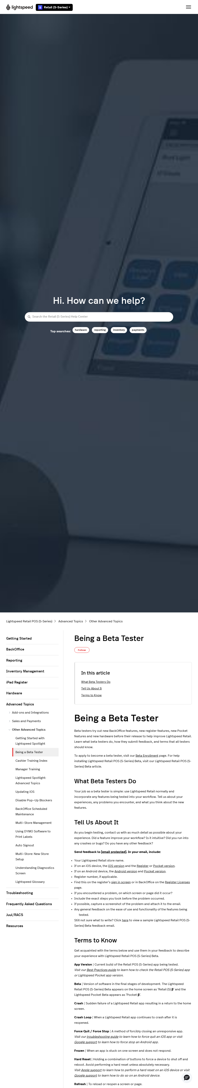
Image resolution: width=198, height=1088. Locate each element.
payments (138, 329)
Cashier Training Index (31, 760)
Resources (14, 926)
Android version (125, 871)
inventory (119, 329)
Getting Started (19, 638)
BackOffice (15, 649)
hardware (81, 329)
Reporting (14, 660)
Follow (82, 650)
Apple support (91, 1070)
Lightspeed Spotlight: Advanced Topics (30, 780)
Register (142, 865)
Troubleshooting (19, 893)
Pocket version (164, 865)
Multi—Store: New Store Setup (32, 856)
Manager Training (27, 769)
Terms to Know (91, 695)
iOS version (116, 865)
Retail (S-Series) (56, 7)
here (125, 920)
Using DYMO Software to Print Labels (33, 834)
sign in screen (121, 882)
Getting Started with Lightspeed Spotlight (30, 741)
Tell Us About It (91, 688)
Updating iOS (24, 791)
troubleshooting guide (102, 1036)
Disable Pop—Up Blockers (33, 800)
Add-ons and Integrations (30, 712)
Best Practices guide (101, 970)
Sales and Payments (26, 721)
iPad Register (17, 682)
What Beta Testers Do (95, 682)
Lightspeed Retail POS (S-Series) (29, 621)
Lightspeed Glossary (30, 881)
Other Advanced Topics (106, 621)
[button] (186, 1077)
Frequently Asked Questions (29, 904)
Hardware (14, 693)
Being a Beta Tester (29, 752)
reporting (100, 329)
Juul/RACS (14, 915)
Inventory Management (25, 671)
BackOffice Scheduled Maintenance (31, 811)
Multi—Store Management (33, 822)
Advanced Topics (70, 621)
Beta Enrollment (147, 755)
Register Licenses (177, 882)
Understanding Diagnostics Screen (34, 870)
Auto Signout (24, 845)
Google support (85, 1042)
